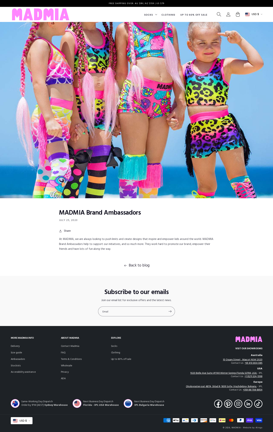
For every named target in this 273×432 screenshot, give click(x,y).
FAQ (63, 353)
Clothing (115, 353)
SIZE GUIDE (16, 353)
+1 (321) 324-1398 (253, 376)
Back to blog (139, 265)
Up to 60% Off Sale (121, 359)
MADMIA (236, 427)
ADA (63, 378)
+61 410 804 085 (253, 363)
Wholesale (66, 366)
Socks (114, 346)
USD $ (255, 14)
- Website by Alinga (251, 427)
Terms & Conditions (71, 359)
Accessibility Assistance (23, 372)
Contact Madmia (70, 346)
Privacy (65, 372)
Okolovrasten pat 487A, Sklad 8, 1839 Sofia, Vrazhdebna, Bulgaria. (221, 386)
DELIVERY (15, 346)
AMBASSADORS (18, 359)
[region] (136, 3)
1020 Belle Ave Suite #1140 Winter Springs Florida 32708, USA (223, 373)
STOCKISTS (16, 366)
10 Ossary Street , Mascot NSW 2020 (242, 360)
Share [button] (67, 231)
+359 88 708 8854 (252, 390)
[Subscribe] (170, 311)
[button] (150, 14)
